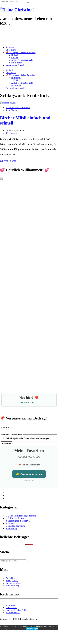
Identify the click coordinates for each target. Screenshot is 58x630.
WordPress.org (12, 585)
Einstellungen (32, 628)
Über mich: (11, 50)
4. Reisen (10, 523)
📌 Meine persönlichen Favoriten (20, 52)
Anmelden (10, 578)
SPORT (14, 57)
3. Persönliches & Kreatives (18, 107)
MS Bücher (16, 62)
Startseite (10, 47)
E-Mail (5, 427)
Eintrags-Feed (12, 580)
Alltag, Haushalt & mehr (22, 60)
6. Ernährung (11, 110)
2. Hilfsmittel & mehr (15, 518)
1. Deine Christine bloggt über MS (21, 516)
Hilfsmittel (16, 55)
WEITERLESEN (8, 161)
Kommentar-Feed (13, 583)
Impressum (10, 605)
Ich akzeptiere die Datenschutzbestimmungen (28, 438)
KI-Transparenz (13, 612)
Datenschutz (11, 607)
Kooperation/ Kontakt (15, 65)
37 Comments (12, 133)
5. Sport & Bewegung (15, 526)
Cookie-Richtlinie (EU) (16, 610)
